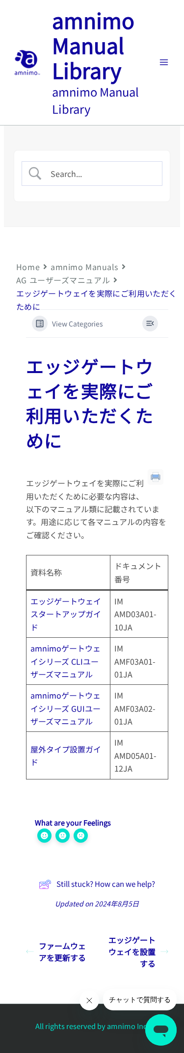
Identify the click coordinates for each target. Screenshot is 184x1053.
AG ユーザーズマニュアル (63, 280)
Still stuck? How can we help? (105, 883)
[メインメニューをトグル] (164, 62)
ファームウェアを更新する (62, 951)
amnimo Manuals (84, 267)
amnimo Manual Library (93, 44)
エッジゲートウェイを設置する (132, 951)
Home (28, 267)
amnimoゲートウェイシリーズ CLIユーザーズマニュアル (65, 661)
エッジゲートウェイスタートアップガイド (65, 614)
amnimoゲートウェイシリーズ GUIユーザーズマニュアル (65, 708)
